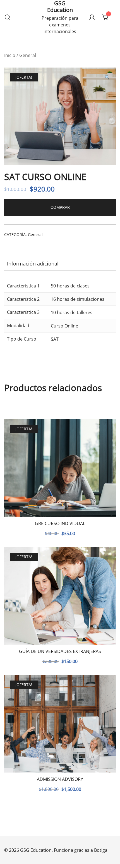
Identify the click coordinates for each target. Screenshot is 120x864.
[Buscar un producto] (7, 17)
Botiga (100, 850)
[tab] (60, 263)
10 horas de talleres (71, 312)
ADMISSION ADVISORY (60, 779)
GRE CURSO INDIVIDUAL (60, 523)
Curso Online (64, 326)
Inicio (9, 55)
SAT (55, 339)
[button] (106, 77)
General (27, 55)
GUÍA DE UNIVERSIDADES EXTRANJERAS (60, 651)
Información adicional (33, 263)
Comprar (60, 207)
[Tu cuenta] (91, 17)
